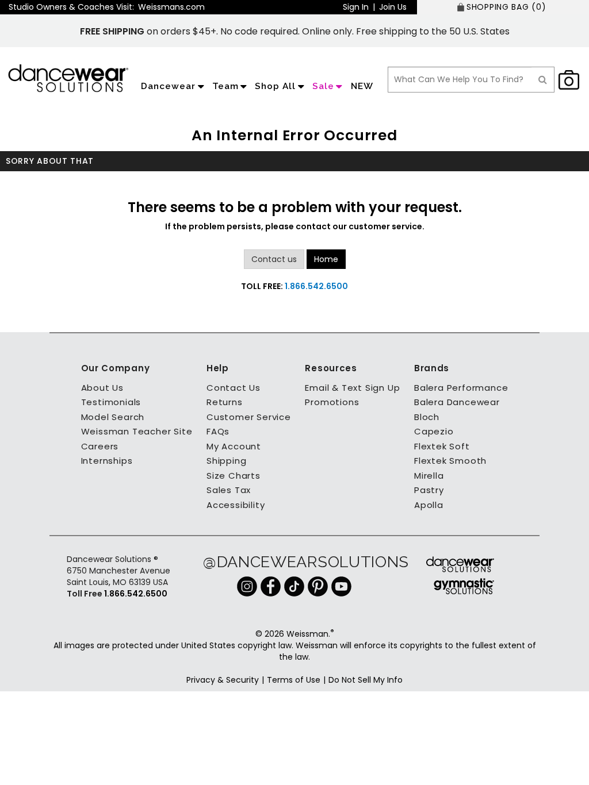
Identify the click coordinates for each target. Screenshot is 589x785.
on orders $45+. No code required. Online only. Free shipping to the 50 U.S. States (295, 31)
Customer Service (248, 417)
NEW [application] (362, 86)
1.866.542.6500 (316, 286)
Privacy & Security (222, 680)
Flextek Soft (442, 446)
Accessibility (235, 505)
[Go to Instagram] (247, 585)
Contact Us (233, 388)
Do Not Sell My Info (365, 680)
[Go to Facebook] (270, 585)
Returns (224, 402)
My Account (233, 446)
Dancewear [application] (168, 86)
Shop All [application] (275, 86)
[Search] (542, 80)
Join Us (393, 7)
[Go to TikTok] (294, 585)
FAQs (218, 431)
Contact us (274, 259)
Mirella (429, 476)
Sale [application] (323, 86)
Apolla (428, 505)
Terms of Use (293, 680)
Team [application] (225, 86)
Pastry (429, 490)
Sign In (356, 7)
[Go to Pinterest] (318, 585)
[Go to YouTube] (341, 585)
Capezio (434, 431)
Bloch (426, 417)
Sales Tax (228, 490)
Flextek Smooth (450, 461)
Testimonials (111, 402)
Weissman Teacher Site (137, 431)
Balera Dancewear (457, 402)
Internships (107, 461)
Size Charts (233, 476)
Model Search (113, 417)
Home (326, 259)
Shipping (226, 461)
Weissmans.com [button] (171, 7)
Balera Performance (461, 388)
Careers (100, 446)
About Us (102, 388)
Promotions (332, 402)
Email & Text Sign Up (352, 388)
